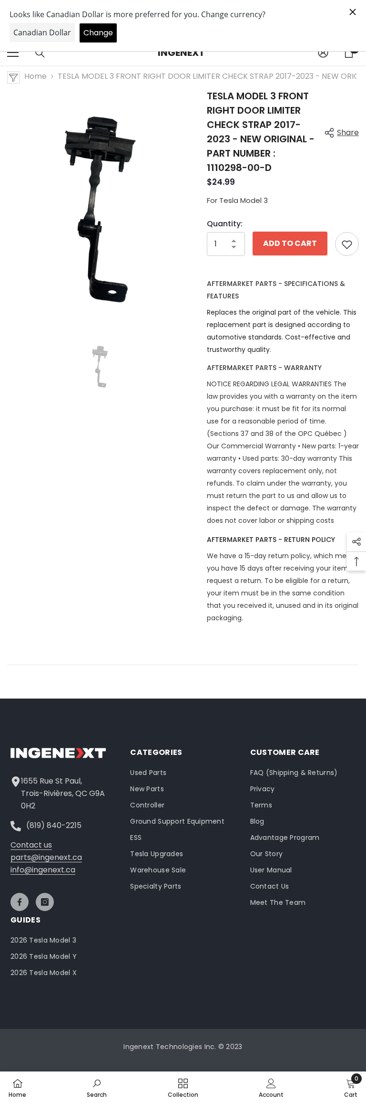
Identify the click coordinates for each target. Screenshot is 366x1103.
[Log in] (323, 52)
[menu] (13, 52)
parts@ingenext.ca (46, 857)
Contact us (31, 844)
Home (35, 76)
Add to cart (290, 243)
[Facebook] (19, 902)
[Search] (40, 53)
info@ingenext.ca (42, 869)
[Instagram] (45, 902)
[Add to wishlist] (347, 244)
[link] (97, 1087)
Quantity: (225, 223)
